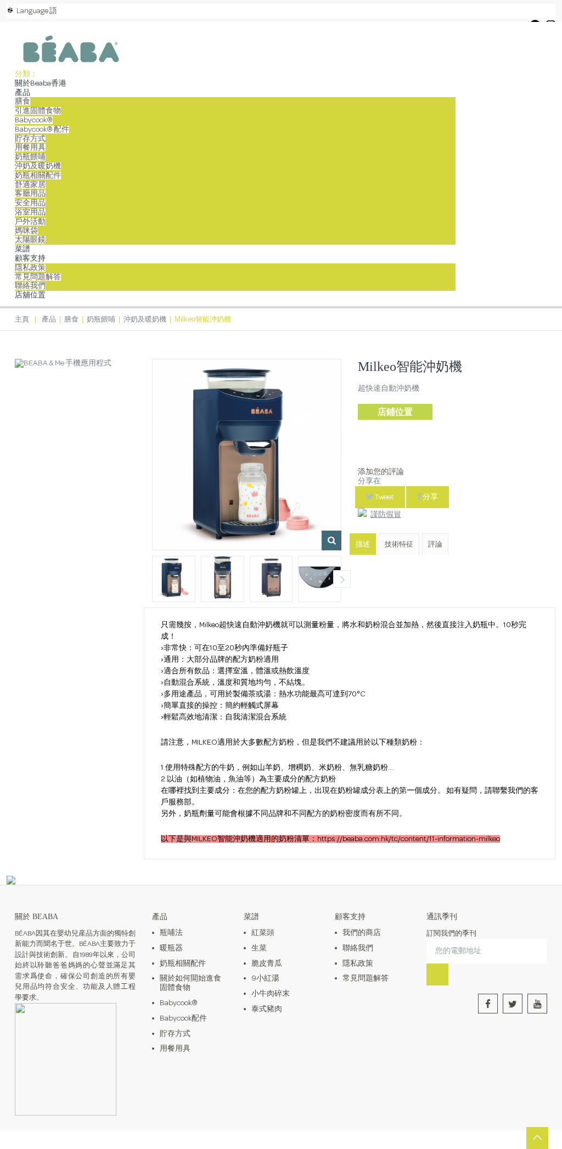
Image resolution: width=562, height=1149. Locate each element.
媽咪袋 (26, 231)
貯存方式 (30, 139)
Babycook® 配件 (42, 129)
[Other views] (151, 579)
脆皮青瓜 (266, 963)
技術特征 (399, 544)
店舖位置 (30, 295)
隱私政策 (30, 268)
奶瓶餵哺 (30, 157)
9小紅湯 (265, 978)
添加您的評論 (381, 472)
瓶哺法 (171, 933)
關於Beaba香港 (40, 83)
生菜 (259, 948)
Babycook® (34, 120)
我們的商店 (361, 933)
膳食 (22, 101)
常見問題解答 (38, 277)
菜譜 (22, 249)
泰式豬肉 (266, 1009)
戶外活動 (30, 222)
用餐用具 (30, 147)
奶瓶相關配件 (38, 175)
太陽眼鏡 (30, 240)
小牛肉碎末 (270, 994)
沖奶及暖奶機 (38, 166)
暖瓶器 (171, 948)
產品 (22, 93)
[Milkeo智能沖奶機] (173, 579)
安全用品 (30, 203)
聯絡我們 (30, 286)
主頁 (22, 319)
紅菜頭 (262, 933)
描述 (363, 544)
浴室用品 (30, 212)
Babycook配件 (183, 1018)
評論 (435, 544)
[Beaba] (71, 49)
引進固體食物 (38, 111)
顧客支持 (30, 258)
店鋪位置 (395, 411)
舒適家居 (30, 185)
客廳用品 (30, 194)
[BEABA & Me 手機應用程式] (63, 363)
